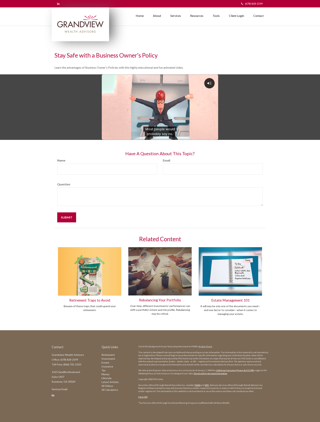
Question (63, 184)
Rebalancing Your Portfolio (160, 300)
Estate (105, 362)
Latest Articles (110, 382)
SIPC (207, 385)
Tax (103, 370)
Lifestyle (106, 378)
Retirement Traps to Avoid (89, 300)
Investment (108, 358)
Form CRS (142, 397)
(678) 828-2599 (254, 3)
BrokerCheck (205, 346)
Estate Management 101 (230, 300)
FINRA (197, 385)
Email (166, 160)
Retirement (108, 354)
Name (61, 160)
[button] (157, 15)
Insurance (107, 366)
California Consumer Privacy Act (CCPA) (235, 370)
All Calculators (109, 389)
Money (105, 374)
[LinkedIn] (58, 4)
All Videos (107, 385)
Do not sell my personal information (210, 373)
